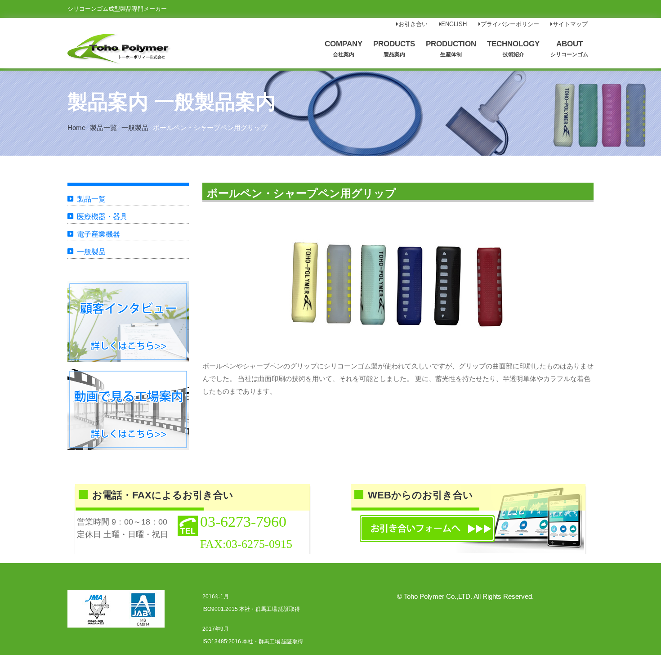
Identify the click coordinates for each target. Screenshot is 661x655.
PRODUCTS (394, 48)
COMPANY (343, 48)
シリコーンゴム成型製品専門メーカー (117, 8)
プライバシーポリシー (510, 24)
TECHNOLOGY (513, 48)
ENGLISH (454, 24)
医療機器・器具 (102, 216)
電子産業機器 (98, 234)
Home (76, 127)
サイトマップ (570, 24)
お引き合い (413, 24)
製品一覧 (103, 127)
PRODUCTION (451, 48)
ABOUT (569, 48)
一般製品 (134, 127)
